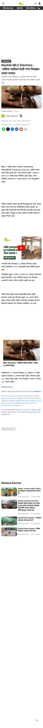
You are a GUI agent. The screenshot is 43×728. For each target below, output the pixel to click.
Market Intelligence (17, 401)
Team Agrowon (12, 116)
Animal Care (10, 403)
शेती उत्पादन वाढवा (8, 8)
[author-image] (3, 116)
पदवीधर (15, 266)
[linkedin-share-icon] (17, 130)
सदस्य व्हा (9, 387)
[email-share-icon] (21, 130)
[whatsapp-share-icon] (3, 130)
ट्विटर (21, 410)
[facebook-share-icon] (12, 130)
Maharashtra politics (8, 429)
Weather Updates (21, 403)
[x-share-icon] (8, 130)
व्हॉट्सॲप (4, 412)
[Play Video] (21, 248)
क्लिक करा (38, 391)
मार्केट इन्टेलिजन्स (31, 8)
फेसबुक (17, 410)
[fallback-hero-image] (9, 491)
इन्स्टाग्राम (27, 410)
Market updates (30, 401)
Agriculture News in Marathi (23, 396)
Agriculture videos (7, 398)
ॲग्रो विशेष (20, 8)
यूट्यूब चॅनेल (31, 412)
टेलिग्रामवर (34, 410)
